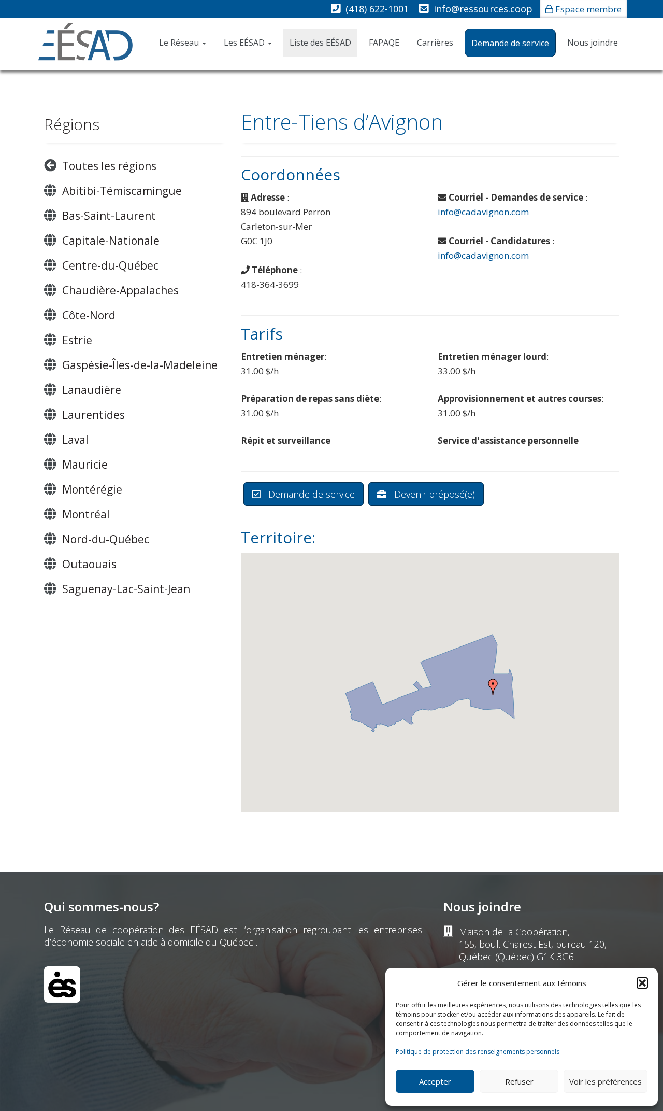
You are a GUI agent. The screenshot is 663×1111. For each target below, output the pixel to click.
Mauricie (85, 464)
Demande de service (510, 43)
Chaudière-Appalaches (120, 290)
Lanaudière (91, 390)
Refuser (519, 1081)
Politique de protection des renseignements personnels (477, 1051)
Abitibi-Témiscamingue (122, 191)
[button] (642, 983)
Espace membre (588, 9)
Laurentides (93, 414)
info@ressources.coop (483, 9)
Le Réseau (180, 42)
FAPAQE (384, 42)
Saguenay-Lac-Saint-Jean (126, 589)
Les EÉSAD (245, 42)
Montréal (86, 514)
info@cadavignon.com (483, 212)
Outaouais (89, 564)
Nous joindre (592, 42)
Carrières (435, 42)
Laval (75, 439)
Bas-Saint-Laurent (109, 215)
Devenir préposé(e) (433, 494)
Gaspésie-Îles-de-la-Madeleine (140, 365)
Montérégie (92, 489)
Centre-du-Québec (110, 265)
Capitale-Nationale (111, 240)
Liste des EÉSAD (320, 42)
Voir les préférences (605, 1081)
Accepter (435, 1081)
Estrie (77, 340)
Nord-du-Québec (105, 539)
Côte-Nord (89, 315)
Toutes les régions (109, 166)
